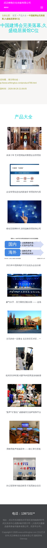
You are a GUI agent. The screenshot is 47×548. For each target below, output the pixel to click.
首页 (14, 15)
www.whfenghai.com (27, 532)
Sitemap (23, 539)
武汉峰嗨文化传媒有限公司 (22, 535)
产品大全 (23, 15)
